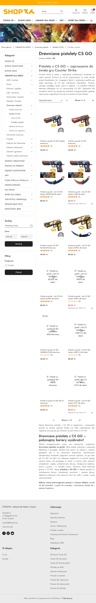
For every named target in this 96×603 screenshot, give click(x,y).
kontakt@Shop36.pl (10, 522)
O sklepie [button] (7, 548)
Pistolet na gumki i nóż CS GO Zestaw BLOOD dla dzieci (51, 297)
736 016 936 (7, 527)
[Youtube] (12, 533)
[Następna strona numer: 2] (93, 100)
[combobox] (51, 100)
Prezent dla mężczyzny (59, 579)
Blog (52, 538)
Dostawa (53, 521)
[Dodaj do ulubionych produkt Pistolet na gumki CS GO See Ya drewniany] (62, 367)
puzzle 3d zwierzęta (63, 485)
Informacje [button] (55, 507)
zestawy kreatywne (46, 488)
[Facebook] (4, 533)
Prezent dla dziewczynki (60, 584)
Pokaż (19, 272)
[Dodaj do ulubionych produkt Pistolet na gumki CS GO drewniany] (90, 107)
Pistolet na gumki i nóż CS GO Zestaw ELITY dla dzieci (79, 402)
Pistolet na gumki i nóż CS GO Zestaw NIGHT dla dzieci (79, 297)
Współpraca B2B (57, 542)
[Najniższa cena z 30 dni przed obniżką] (92, 204)
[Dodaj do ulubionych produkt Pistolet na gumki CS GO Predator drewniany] (62, 107)
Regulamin (54, 513)
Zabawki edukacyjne (58, 571)
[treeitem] (19, 61)
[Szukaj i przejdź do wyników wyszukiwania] (61, 11)
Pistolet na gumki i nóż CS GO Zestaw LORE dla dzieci (79, 193)
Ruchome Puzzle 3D (58, 554)
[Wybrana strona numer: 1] (80, 100)
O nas (4, 554)
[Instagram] (8, 533)
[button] (91, 20)
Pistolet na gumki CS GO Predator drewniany (52, 142)
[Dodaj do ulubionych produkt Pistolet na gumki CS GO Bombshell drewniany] (62, 212)
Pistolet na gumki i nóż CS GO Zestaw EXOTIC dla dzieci (79, 246)
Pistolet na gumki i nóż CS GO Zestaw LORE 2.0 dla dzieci (79, 351)
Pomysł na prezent (57, 575)
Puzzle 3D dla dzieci (58, 558)
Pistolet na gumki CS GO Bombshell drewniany (49, 246)
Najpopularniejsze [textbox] (45, 100)
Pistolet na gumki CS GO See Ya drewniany (52, 402)
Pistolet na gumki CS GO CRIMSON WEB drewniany (50, 351)
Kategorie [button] (55, 548)
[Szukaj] (31, 226)
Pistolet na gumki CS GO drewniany (77, 142)
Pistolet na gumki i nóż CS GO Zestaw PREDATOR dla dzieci (51, 193)
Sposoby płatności (57, 517)
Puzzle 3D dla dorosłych (60, 563)
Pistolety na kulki (57, 567)
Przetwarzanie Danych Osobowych (64, 534)
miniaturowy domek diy (83, 485)
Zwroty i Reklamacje (58, 526)
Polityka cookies (56, 530)
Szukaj (18, 244)
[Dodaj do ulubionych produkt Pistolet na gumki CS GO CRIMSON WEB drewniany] (62, 316)
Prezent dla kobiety (58, 588)
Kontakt (5, 558)
